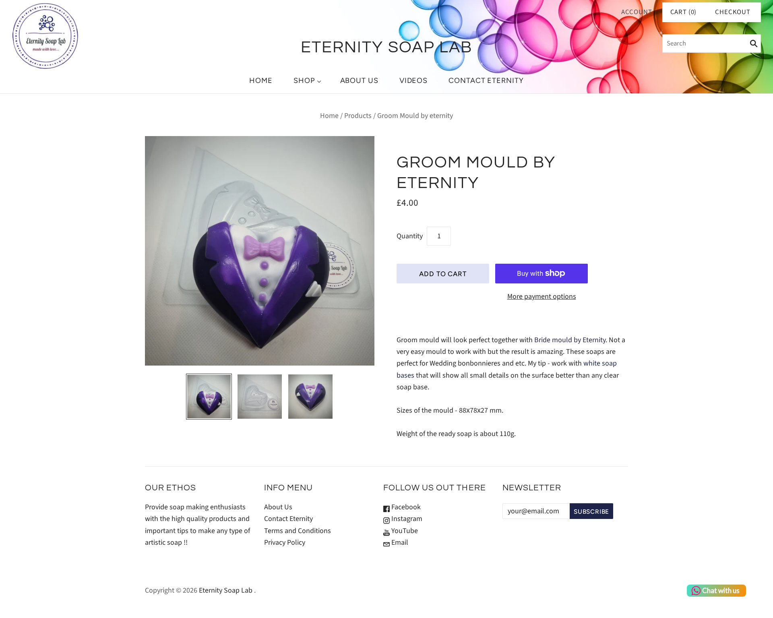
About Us (359, 80)
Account (636, 12)
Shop (304, 80)
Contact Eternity (486, 80)
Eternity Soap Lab (225, 590)
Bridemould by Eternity (570, 340)
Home (261, 80)
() (683, 12)
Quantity (410, 236)
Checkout (732, 12)
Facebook (405, 507)
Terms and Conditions (297, 531)
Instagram (406, 519)
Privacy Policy (284, 542)
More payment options (541, 296)
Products (358, 116)
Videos (413, 80)
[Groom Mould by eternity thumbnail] (209, 397)
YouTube (404, 531)
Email (399, 542)
